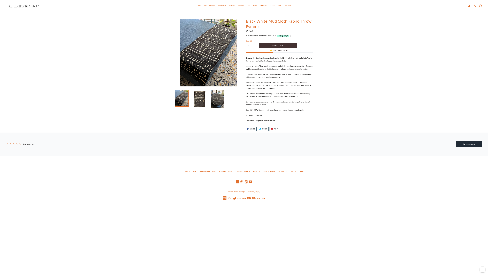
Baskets (232, 6)
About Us (256, 171)
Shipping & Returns (242, 171)
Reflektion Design (239, 192)
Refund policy (283, 171)
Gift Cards (287, 6)
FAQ (194, 171)
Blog (302, 171)
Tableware (263, 6)
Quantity (249, 41)
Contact (294, 171)
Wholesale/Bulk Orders (207, 171)
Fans (248, 6)
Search (187, 171)
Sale (279, 6)
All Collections (209, 6)
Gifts (255, 6)
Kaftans (241, 6)
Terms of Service (269, 171)
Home (199, 6)
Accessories (222, 6)
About (272, 6)
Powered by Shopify (254, 192)
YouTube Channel (225, 171)
